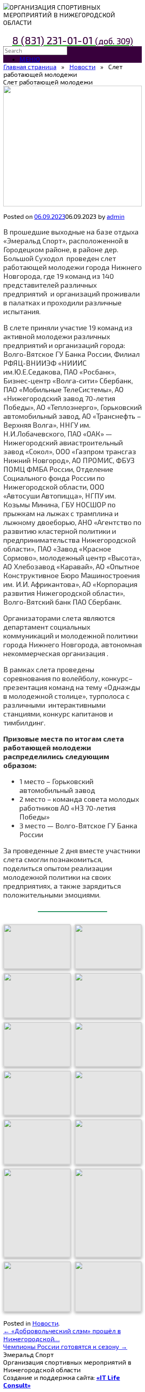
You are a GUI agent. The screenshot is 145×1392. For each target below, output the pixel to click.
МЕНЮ (29, 59)
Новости (82, 66)
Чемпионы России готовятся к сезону (65, 1346)
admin (115, 216)
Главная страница (29, 66)
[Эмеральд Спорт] (6, 7)
